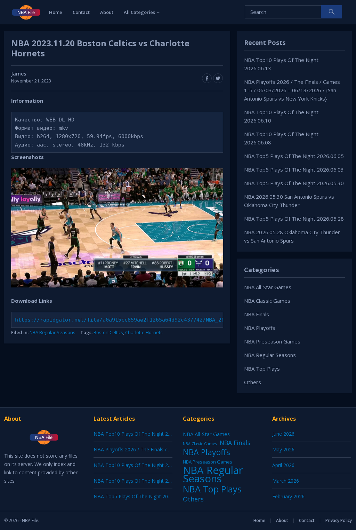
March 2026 (285, 480)
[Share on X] (218, 78)
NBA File (30, 520)
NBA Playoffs (259, 327)
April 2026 (283, 465)
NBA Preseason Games (272, 341)
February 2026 (288, 496)
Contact (81, 12)
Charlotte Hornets (144, 332)
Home (55, 12)
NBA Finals (256, 314)
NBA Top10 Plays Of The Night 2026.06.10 (141, 465)
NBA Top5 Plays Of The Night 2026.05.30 (294, 183)
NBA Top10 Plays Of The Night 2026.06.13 (141, 433)
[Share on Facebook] (207, 78)
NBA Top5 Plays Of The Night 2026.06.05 (294, 155)
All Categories (139, 12)
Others (252, 382)
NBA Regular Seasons (52, 332)
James (18, 73)
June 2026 (283, 433)
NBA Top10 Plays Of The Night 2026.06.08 (141, 480)
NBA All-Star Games (267, 287)
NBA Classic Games (267, 300)
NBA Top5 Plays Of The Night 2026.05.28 (294, 218)
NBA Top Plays (262, 368)
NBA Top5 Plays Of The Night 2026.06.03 (294, 169)
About (106, 12)
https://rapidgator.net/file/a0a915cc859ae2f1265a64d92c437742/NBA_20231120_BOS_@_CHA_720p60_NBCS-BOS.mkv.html (184, 320)
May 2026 (283, 449)
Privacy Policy (338, 520)
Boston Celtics (108, 332)
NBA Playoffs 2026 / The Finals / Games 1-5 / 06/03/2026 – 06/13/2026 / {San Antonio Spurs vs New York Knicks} (292, 90)
